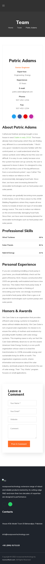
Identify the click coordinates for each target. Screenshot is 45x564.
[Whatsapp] (10, 504)
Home (10, 27)
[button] (42, 6)
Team (19, 27)
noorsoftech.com (8, 560)
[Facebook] (4, 504)
